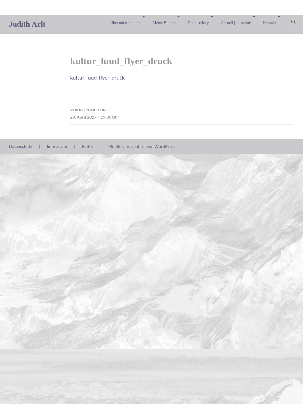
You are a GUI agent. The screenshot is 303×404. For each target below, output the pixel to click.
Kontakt (269, 22)
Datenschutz (20, 146)
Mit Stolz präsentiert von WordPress (141, 146)
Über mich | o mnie (125, 22)
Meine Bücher (164, 22)
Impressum (57, 146)
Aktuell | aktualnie (236, 22)
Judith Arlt (27, 24)
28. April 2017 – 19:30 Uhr (94, 113)
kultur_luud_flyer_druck (97, 77)
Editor (88, 146)
